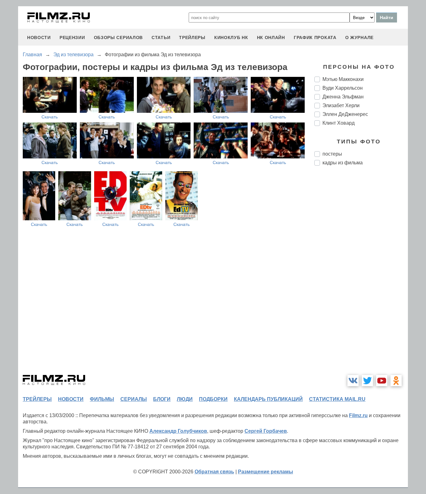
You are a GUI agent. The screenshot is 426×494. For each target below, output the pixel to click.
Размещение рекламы (265, 471)
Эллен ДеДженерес (345, 114)
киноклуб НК (231, 37)
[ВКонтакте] (353, 380)
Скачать (49, 116)
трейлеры (192, 37)
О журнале (359, 37)
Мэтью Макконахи (343, 79)
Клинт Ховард (338, 123)
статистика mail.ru (337, 399)
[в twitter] (367, 380)
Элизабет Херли (341, 105)
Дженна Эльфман (343, 96)
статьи (161, 37)
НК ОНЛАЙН (271, 37)
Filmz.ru (358, 415)
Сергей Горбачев (265, 431)
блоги (162, 399)
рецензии (72, 37)
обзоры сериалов (118, 37)
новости (39, 37)
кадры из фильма (342, 162)
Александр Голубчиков (178, 431)
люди (185, 399)
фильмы (102, 399)
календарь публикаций (268, 399)
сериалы (133, 399)
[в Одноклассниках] (396, 380)
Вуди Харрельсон (342, 88)
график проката (315, 37)
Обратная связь (214, 471)
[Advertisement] (361, 275)
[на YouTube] (381, 380)
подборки (213, 399)
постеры (332, 154)
